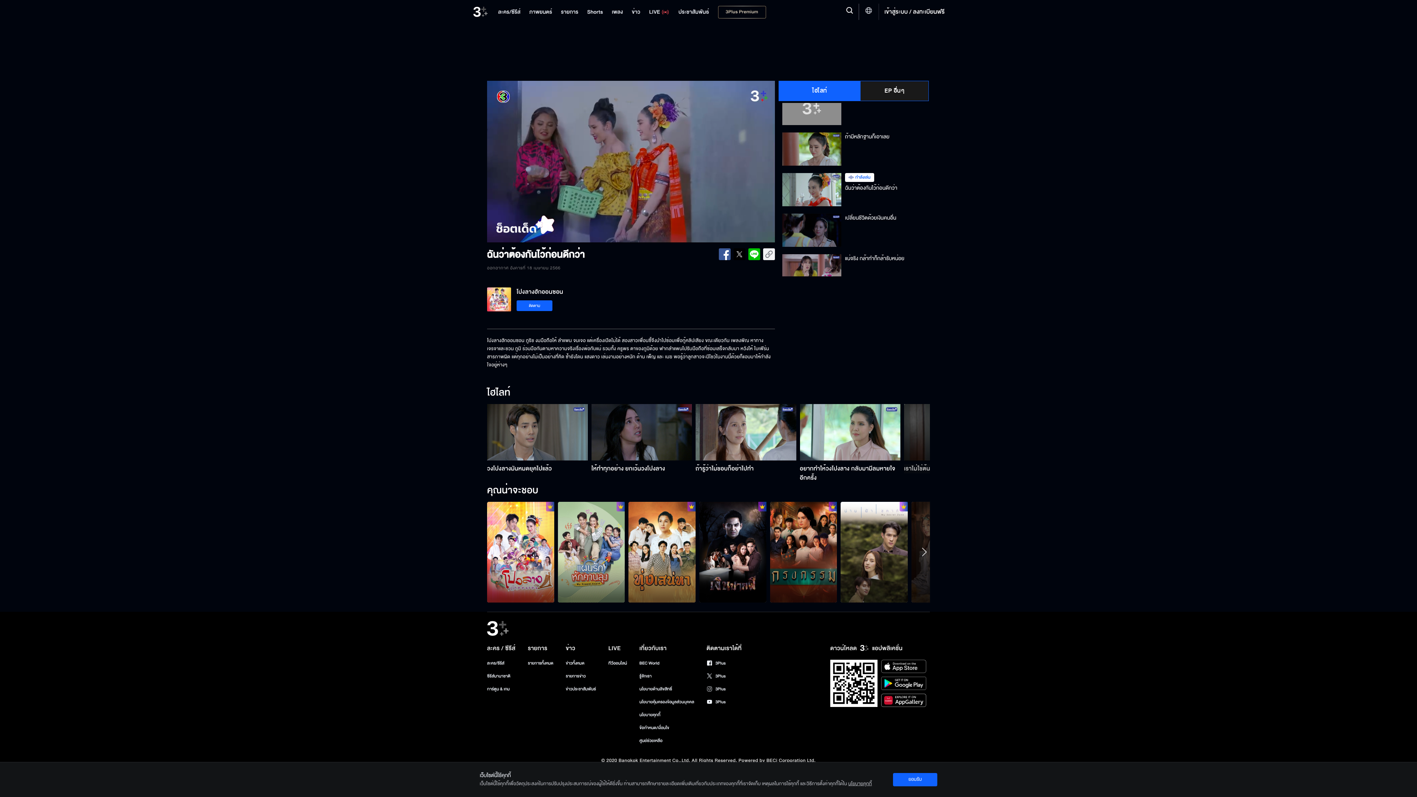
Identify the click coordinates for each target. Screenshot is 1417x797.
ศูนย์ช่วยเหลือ (651, 740)
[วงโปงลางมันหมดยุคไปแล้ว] (537, 432)
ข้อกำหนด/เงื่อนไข (654, 727)
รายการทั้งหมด (540, 663)
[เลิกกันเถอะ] (520, 552)
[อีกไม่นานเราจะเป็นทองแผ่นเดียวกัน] (662, 552)
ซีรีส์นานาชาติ (498, 676)
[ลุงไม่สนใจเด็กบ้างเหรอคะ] (591, 552)
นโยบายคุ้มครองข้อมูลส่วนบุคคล (666, 701)
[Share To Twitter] (739, 254)
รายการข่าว (576, 676)
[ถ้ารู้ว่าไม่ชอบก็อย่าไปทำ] (746, 432)
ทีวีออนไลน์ (617, 663)
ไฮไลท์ (819, 91)
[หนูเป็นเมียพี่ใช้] (803, 552)
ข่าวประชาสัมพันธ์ (581, 689)
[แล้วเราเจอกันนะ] (874, 552)
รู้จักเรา (645, 676)
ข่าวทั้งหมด (575, 663)
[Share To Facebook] (725, 254)
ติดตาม (534, 306)
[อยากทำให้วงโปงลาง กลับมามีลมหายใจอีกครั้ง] (850, 432)
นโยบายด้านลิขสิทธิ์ (655, 689)
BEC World (649, 663)
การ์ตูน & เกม (498, 689)
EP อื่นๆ (894, 91)
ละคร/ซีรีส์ (495, 663)
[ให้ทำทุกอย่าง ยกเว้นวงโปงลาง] (642, 432)
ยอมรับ (915, 779)
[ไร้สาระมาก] (732, 552)
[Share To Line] (754, 254)
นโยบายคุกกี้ (650, 714)
